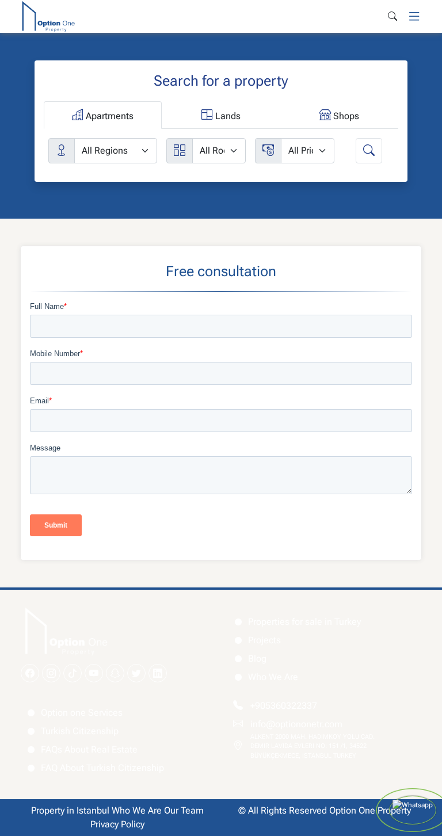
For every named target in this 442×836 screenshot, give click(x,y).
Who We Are (273, 676)
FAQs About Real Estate (89, 749)
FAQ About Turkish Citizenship (102, 767)
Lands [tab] (227, 115)
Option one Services (82, 712)
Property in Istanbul (70, 810)
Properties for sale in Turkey (304, 621)
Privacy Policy (117, 824)
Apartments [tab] (108, 115)
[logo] (48, 15)
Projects (264, 640)
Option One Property (370, 810)
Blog (257, 658)
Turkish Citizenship (80, 731)
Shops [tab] (345, 115)
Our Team (184, 810)
